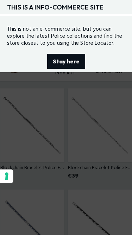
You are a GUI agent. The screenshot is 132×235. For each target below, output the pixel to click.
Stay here (66, 61)
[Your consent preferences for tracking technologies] (6, 176)
